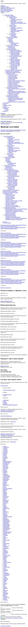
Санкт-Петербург (7, 562)
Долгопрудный (6, 476)
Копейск (5, 494)
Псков (4, 549)
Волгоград (5, 466)
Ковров (4, 492)
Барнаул (5, 454)
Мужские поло (14, 57)
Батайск (5, 455)
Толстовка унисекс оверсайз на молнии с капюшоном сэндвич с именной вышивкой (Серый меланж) (12, 283)
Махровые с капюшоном (16, 19)
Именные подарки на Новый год (15, 86)
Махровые (13, 18)
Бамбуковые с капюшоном (17, 22)
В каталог (3, 625)
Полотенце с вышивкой (12, 37)
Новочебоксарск (6, 528)
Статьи (7, 109)
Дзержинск (5, 474)
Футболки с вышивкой (14, 52)
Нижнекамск (6, 522)
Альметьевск (6, 447)
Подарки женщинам (12, 78)
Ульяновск (5, 588)
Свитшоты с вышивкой (14, 59)
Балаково (5, 452)
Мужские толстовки (15, 64)
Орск (4, 541)
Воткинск (5, 472)
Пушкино (5, 550)
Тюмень (5, 587)
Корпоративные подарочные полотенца (17, 92)
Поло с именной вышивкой (15, 56)
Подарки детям (11, 79)
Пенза (4, 542)
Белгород (5, 456)
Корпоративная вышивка (12, 95)
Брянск (4, 460)
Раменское (5, 553)
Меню (2, 1)
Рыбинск (5, 557)
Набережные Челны (7, 516)
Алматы (5, 446)
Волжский (5, 468)
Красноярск (5, 502)
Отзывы (5, 106)
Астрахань (5, 450)
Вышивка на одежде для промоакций (16, 101)
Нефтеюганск (6, 520)
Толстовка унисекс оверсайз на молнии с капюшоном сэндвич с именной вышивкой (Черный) (12, 273)
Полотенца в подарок (13, 74)
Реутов (4, 554)
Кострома (5, 497)
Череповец (5, 594)
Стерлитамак (6, 575)
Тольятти (5, 583)
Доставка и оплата (7, 105)
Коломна (5, 493)
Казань (4, 486)
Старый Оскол (6, 574)
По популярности (7, 222)
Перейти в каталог (5, 366)
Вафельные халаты (15, 31)
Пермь (4, 544)
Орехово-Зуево (6, 540)
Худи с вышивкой (13, 66)
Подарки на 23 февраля (13, 83)
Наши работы (6, 107)
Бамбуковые (13, 20)
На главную (7, 625)
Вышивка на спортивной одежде (15, 98)
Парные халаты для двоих (14, 81)
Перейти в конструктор (6, 233)
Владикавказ (6, 463)
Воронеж (5, 470)
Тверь (4, 582)
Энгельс (5, 598)
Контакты (5, 111)
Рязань (4, 558)
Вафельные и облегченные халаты (18, 23)
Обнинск (5, 534)
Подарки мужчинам (12, 77)
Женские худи (14, 68)
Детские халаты (12, 33)
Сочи (4, 571)
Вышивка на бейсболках (14, 50)
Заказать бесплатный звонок (7, 10)
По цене (5, 221)
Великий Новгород (7, 461)
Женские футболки (15, 54)
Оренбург (5, 537)
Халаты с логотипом (13, 94)
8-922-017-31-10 (11, 8)
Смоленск (5, 570)
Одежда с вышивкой (11, 49)
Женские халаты (13, 25)
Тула (4, 585)
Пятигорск (5, 551)
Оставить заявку (4, 385)
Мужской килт (11, 46)
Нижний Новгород (7, 531)
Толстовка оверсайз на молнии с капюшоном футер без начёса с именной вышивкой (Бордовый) (13, 237)
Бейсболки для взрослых (16, 51)
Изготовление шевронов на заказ (13, 72)
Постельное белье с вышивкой (12, 71)
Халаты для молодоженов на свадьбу (16, 80)
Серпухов (5, 569)
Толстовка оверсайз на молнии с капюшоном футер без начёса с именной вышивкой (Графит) (13, 228)
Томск (4, 584)
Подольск (5, 547)
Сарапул (5, 564)
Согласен (12, 617)
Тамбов (4, 581)
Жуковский (5, 480)
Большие (10, 39)
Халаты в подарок (12, 75)
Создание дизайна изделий (9, 390)
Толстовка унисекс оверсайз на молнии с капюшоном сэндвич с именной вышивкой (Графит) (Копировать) (12, 264)
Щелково (5, 596)
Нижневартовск (6, 521)
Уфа (4, 589)
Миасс (4, 509)
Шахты (4, 595)
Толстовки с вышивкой (14, 63)
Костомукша (6, 496)
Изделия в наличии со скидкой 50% (14, 70)
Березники (5, 458)
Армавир (5, 449)
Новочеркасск (6, 529)
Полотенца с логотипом (13, 93)
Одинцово (5, 535)
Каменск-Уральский (7, 488)
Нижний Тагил (6, 533)
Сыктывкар (5, 578)
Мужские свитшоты (15, 60)
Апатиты (5, 448)
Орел (4, 538)
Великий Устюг (6, 462)
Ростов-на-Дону (6, 555)
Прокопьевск (6, 548)
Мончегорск (6, 511)
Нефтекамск (6, 519)
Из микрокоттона (15, 43)
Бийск (4, 459)
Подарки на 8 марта (12, 84)
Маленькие (10, 38)
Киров (4, 490)
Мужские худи (14, 67)
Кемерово (5, 489)
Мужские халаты (13, 17)
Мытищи (5, 515)
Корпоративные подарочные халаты (16, 91)
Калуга (4, 487)
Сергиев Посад (6, 567)
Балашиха (5, 453)
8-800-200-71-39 (4, 8)
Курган (4, 503)
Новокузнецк (6, 523)
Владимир (5, 465)
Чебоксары (5, 592)
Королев (5, 495)
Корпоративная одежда (13, 97)
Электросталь (6, 597)
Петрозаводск (6, 545)
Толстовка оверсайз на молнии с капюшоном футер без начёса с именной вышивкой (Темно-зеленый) (13, 246)
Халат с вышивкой (11, 16)
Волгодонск (5, 467)
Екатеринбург (6, 479)
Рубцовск (5, 556)
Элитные (13, 24)
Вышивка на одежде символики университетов (16, 218)
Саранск (5, 563)
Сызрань (5, 577)
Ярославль (5, 599)
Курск (4, 504)
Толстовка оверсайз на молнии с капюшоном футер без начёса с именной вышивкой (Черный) (13, 255)
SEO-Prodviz (13, 421)
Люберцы (5, 507)
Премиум (11, 41)
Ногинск (5, 530)
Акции (4, 104)
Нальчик (5, 517)
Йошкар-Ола (6, 484)
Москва (5, 513)
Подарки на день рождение (14, 85)
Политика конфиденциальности (10, 404)
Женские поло (14, 58)
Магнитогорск (6, 508)
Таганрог (5, 579)
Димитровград (6, 475)
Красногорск (6, 500)
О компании (6, 102)
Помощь (6, 108)
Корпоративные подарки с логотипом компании (16, 208)
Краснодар (5, 501)
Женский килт (11, 47)
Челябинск (3, 5)
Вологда (5, 469)
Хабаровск (5, 590)
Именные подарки (11, 73)
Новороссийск (6, 526)
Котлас (4, 499)
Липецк (5, 506)
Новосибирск (6, 527)
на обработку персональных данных (14, 617)
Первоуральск (6, 543)
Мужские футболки (15, 53)
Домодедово (6, 477)
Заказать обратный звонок (6, 301)
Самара (4, 561)
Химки (4, 591)
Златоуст (5, 481)
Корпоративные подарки (12, 87)
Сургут (4, 576)
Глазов (4, 473)
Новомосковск (6, 524)
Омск (4, 536)
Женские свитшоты (15, 61)
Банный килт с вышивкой (12, 45)
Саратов (5, 565)
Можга (4, 510)
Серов (4, 568)
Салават (5, 560)
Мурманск (5, 514)
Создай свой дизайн (8, 15)
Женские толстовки (15, 65)
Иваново (5, 482)
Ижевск (5, 483)
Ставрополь (5, 572)
